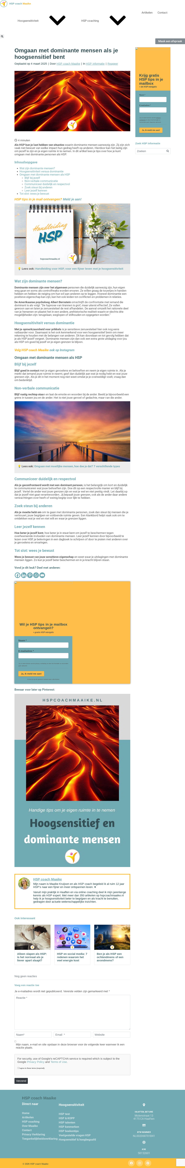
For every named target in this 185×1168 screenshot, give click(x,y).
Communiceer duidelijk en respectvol (47, 184)
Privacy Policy (35, 1061)
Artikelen (147, 12)
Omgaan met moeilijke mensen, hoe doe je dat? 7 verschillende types (77, 466)
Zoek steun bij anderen (38, 187)
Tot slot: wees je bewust (34, 193)
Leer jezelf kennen (36, 190)
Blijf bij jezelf (32, 177)
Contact (162, 12)
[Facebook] (17, 575)
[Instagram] (139, 1163)
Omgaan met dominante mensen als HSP (45, 174)
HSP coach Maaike (68, 63)
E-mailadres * (26, 651)
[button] (2, 36)
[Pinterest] (30, 575)
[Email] (42, 575)
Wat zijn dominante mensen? (37, 168)
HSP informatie (95, 63)
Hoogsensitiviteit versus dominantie (42, 171)
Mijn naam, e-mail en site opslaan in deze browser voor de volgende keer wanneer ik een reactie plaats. (70, 1046)
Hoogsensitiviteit (28, 20)
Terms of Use (59, 1061)
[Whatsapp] (36, 575)
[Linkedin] (24, 575)
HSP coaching (90, 20)
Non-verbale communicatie (41, 181)
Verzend (21, 1080)
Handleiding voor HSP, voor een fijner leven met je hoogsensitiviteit (79, 268)
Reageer (112, 63)
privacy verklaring (40, 663)
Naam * (22, 640)
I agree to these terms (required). (32, 1068)
